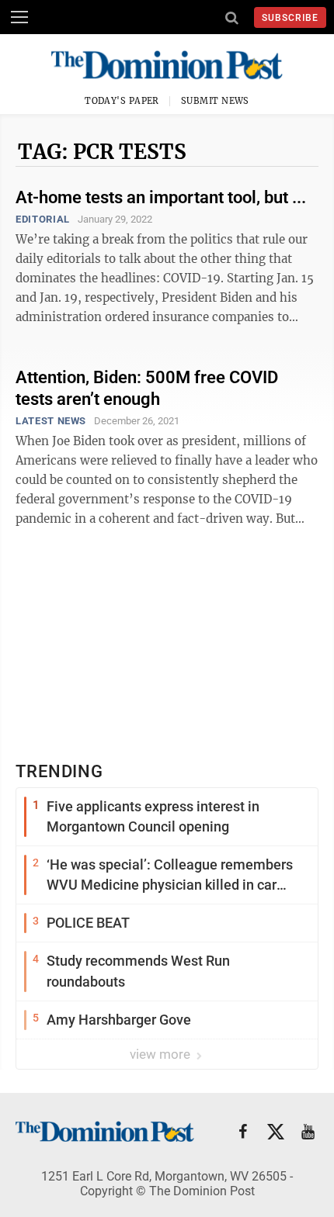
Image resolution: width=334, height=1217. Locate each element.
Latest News (51, 421)
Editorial (43, 219)
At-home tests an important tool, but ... (161, 197)
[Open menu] (19, 17)
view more (161, 1054)
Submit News (215, 100)
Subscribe (290, 17)
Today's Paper (122, 100)
